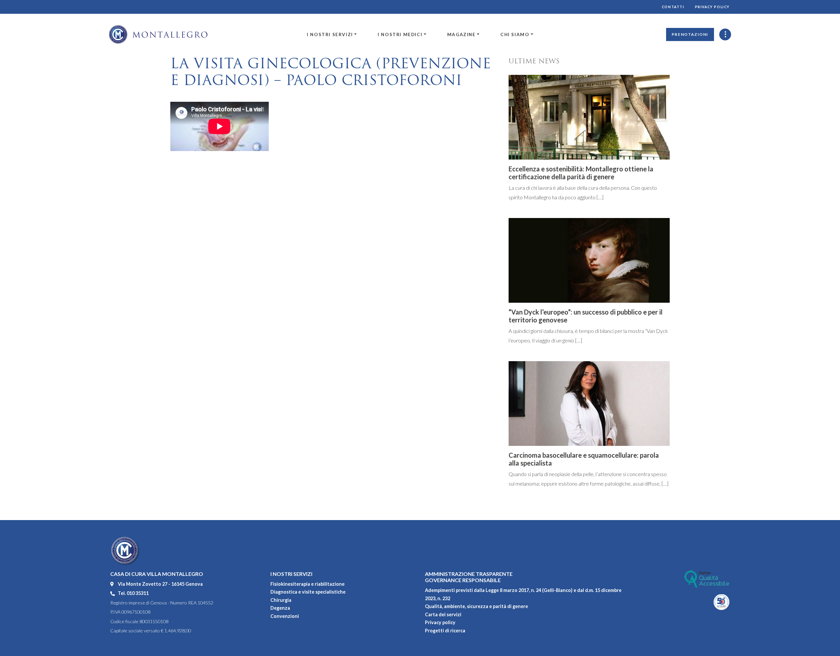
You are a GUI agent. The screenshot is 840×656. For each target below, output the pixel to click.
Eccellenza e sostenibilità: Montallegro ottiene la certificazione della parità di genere (581, 173)
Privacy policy (712, 7)
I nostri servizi (330, 34)
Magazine (461, 34)
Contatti (673, 7)
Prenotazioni (690, 34)
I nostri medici (400, 34)
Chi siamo (514, 34)
